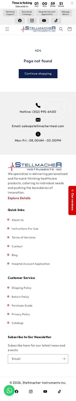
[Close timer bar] (72, 3)
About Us (18, 220)
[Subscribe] (63, 358)
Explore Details (19, 198)
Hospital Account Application (31, 264)
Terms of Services (23, 237)
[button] (7, 29)
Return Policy (20, 297)
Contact (17, 246)
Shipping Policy (22, 288)
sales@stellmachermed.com (43, 126)
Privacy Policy (21, 314)
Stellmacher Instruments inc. (45, 383)
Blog (15, 255)
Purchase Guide (22, 305)
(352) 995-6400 (44, 112)
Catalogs (18, 323)
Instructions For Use (25, 228)
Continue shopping (38, 73)
